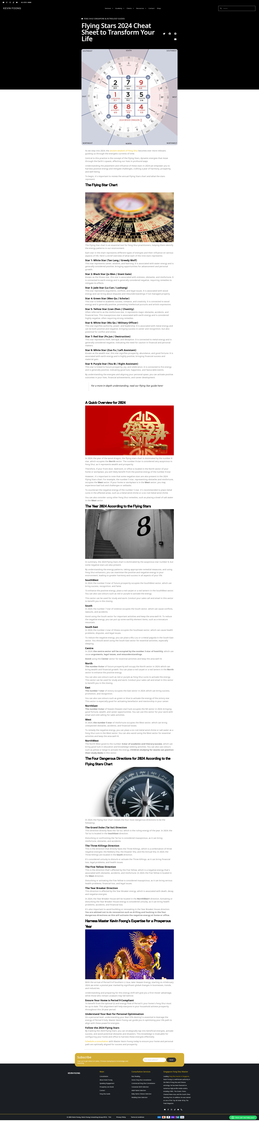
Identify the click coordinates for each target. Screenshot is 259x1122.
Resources (140, 8)
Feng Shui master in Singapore (179, 1076)
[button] (164, 33)
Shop (159, 8)
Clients (129, 8)
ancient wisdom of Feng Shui (124, 150)
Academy (118, 8)
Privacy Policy (121, 1117)
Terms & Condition (137, 1117)
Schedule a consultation (96, 1041)
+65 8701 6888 (25, 2)
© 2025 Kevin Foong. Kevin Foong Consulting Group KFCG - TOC (89, 1117)
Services (108, 8)
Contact (152, 8)
